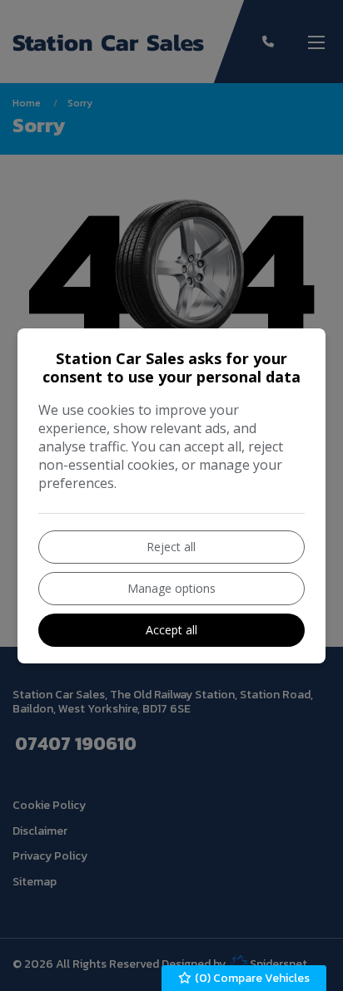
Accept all (171, 630)
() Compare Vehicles (251, 978)
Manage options (171, 588)
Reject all (171, 547)
